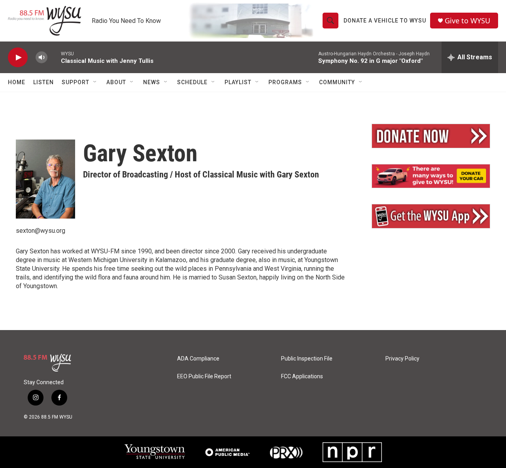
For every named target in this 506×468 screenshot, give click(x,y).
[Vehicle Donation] (431, 176)
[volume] (41, 57)
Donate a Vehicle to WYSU (385, 20)
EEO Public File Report (204, 376)
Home (16, 82)
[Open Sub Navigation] (95, 82)
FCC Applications (302, 376)
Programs (285, 82)
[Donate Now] (431, 136)
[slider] (54, 57)
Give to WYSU (467, 21)
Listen (43, 82)
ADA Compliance (198, 359)
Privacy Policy (402, 359)
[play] (17, 57)
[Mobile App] (431, 216)
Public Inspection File (306, 359)
